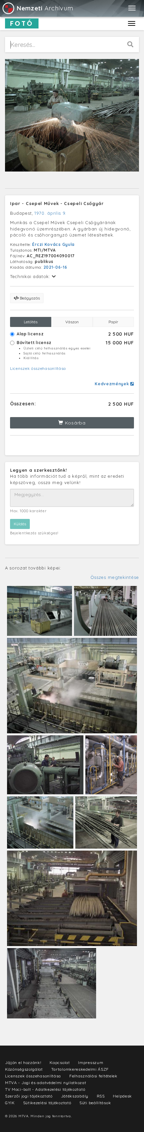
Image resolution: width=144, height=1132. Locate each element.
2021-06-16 (55, 267)
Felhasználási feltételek (93, 1075)
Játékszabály (74, 1095)
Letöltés (31, 321)
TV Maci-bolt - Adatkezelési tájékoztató (45, 1089)
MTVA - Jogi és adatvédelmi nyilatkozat (45, 1082)
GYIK (10, 1102)
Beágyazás (29, 298)
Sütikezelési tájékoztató (47, 1102)
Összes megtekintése (114, 577)
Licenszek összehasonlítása (38, 368)
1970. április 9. (50, 213)
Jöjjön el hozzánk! (23, 1062)
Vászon (72, 321)
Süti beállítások (95, 1102)
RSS (101, 1095)
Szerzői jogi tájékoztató (29, 1095)
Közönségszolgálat (24, 1069)
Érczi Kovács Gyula (53, 244)
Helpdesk (122, 1095)
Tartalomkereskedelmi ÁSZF (80, 1069)
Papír (113, 321)
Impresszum (90, 1062)
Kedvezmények (112, 383)
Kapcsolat (60, 1062)
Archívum (45, 8)
